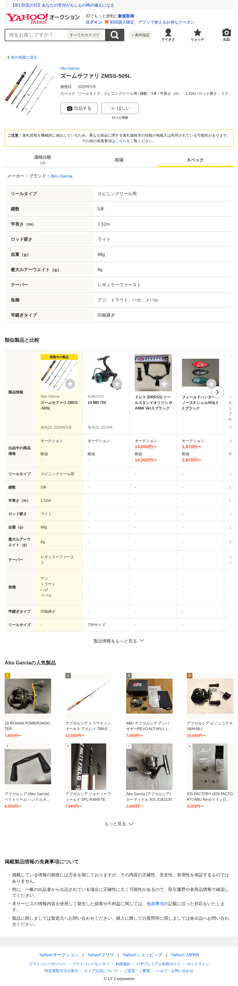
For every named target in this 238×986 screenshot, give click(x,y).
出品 (226, 39)
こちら (120, 141)
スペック (195, 159)
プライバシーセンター (90, 964)
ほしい (123, 108)
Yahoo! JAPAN (185, 954)
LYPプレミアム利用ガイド (159, 964)
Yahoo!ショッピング (142, 954)
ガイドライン (198, 964)
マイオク (168, 39)
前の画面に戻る (24, 57)
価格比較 (42, 160)
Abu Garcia (69, 68)
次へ (217, 392)
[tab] (43, 160)
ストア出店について (101, 971)
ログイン (94, 22)
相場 (119, 159)
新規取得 (126, 16)
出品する (82, 108)
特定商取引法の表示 (61, 971)
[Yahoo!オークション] (44, 15)
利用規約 (123, 964)
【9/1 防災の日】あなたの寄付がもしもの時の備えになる (62, 5)
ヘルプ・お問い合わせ (174, 971)
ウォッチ (197, 39)
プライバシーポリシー (47, 964)
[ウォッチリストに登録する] (70, 384)
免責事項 (155, 903)
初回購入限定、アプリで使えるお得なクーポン (152, 22)
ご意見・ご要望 (137, 971)
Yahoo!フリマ (100, 954)
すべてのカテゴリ (84, 35)
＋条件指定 (140, 35)
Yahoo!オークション (59, 954)
